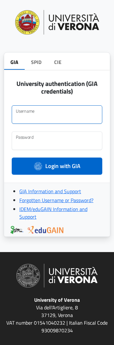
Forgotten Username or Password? (56, 200)
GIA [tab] (14, 62)
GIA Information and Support (50, 191)
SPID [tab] (36, 62)
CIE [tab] (57, 62)
